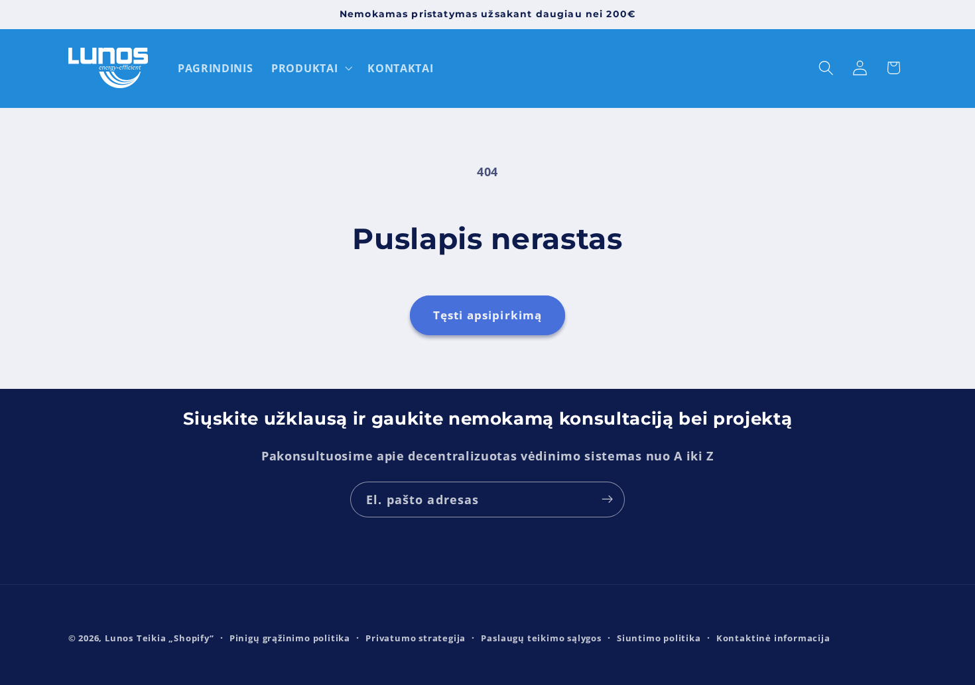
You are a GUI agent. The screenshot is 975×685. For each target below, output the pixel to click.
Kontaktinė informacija (773, 638)
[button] (310, 68)
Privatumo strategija (415, 638)
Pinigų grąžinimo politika (289, 638)
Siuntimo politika (659, 638)
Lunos (119, 638)
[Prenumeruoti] (607, 499)
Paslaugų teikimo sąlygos (541, 638)
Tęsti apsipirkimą (488, 315)
